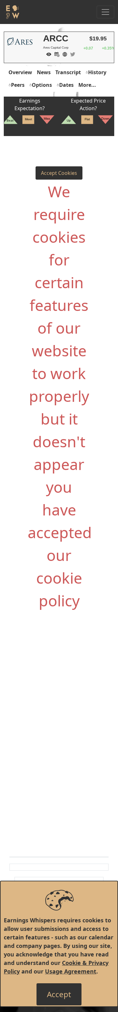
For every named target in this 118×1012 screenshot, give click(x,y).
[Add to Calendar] (55, 53)
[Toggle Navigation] (105, 12)
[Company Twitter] (71, 53)
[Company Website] (63, 53)
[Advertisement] (59, 684)
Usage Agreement (70, 971)
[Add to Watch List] (47, 53)
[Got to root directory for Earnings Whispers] (12, 12)
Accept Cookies (59, 173)
